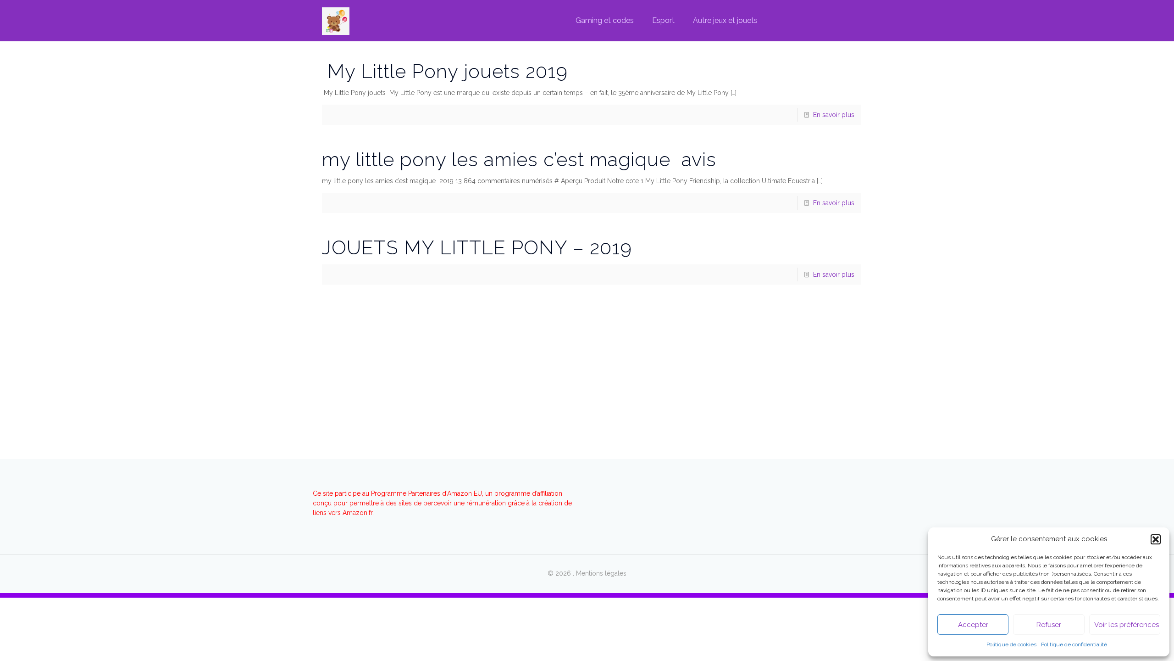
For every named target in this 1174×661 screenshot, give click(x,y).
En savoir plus (833, 114)
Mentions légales (601, 573)
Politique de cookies (1011, 644)
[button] (1155, 539)
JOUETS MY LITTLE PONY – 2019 (477, 247)
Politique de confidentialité (1074, 644)
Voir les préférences (1126, 625)
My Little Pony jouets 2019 (445, 71)
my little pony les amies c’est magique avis (519, 159)
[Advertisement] (587, 353)
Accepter (973, 625)
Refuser (1048, 625)
